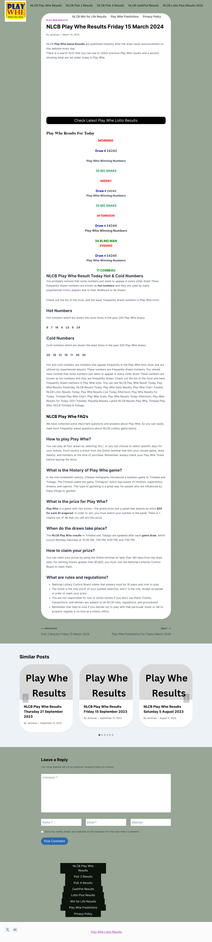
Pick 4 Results (83, 883)
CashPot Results (83, 889)
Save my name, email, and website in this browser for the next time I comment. (92, 831)
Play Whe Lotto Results (106, 932)
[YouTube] (15, 930)
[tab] (99, 735)
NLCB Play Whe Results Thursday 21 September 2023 (43, 712)
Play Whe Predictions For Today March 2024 (141, 631)
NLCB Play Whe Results (46, 5)
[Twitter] (7, 930)
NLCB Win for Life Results (89, 16)
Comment (50, 777)
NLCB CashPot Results (143, 5)
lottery (66, 290)
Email (92, 822)
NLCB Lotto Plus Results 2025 (183, 5)
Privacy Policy (152, 16)
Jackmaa (54, 34)
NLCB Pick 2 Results (79, 5)
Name (47, 822)
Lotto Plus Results (83, 895)
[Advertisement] (106, 88)
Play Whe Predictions (125, 16)
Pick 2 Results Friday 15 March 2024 (65, 631)
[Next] (186, 698)
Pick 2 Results (83, 876)
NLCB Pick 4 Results (110, 5)
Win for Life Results (83, 901)
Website (137, 822)
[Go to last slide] (25, 698)
